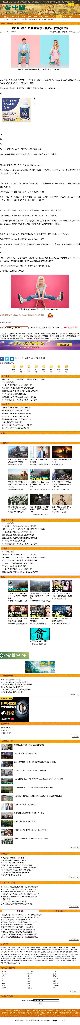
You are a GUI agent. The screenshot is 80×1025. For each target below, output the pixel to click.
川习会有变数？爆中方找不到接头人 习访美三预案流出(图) (20, 917)
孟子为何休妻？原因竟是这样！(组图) (15, 416)
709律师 (51, 956)
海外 (5, 960)
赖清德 (71, 950)
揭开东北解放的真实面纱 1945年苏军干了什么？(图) (31, 838)
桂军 (19, 960)
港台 (29, 17)
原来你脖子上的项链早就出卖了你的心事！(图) (18, 388)
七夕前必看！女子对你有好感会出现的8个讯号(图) (19, 397)
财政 (63, 954)
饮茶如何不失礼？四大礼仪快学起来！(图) (16, 407)
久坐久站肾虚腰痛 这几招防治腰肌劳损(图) (16, 413)
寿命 (12, 963)
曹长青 (30, 988)
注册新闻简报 (7, 996)
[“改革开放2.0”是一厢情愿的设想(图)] (7, 753)
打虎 (64, 952)
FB (10, 954)
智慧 (69, 960)
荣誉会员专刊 (7, 676)
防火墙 (43, 956)
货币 (39, 954)
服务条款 (35, 1010)
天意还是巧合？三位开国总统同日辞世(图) (14, 682)
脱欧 (20, 954)
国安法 (2, 950)
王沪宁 (22, 952)
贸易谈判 (16, 952)
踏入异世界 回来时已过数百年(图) (12, 687)
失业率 (37, 623)
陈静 (29, 978)
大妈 (13, 956)
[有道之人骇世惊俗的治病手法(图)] (7, 821)
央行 (23, 954)
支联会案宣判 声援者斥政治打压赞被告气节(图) (29, 745)
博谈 (35, 17)
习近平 (42, 947)
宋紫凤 (4, 971)
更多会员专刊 (74, 694)
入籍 (71, 958)
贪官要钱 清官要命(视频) (38, 641)
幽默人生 (65, 960)
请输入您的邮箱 (27, 1000)
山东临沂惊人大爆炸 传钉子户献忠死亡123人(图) (17, 904)
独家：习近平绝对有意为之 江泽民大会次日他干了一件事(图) (20, 889)
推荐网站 (5, 1013)
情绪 (45, 464)
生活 (58, 17)
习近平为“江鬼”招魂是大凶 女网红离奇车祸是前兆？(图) (19, 934)
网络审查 (63, 956)
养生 (18, 963)
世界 (47, 17)
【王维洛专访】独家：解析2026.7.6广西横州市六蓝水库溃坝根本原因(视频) (38, 779)
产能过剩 (43, 623)
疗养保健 (7, 19)
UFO (56, 950)
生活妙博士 (16, 19)
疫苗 (9, 950)
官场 (17, 17)
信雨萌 (21, 489)
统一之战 (67, 623)
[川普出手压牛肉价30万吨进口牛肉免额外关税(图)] (7, 830)
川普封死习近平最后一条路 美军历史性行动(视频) (17, 927)
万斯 (9, 952)
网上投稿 (8, 1010)
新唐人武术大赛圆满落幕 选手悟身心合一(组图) (29, 813)
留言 (63, 32)
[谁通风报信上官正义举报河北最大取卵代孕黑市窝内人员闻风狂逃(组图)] (7, 796)
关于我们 (28, 1010)
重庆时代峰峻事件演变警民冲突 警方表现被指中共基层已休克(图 (61, 484)
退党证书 (68, 1013)
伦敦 (58, 464)
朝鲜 (12, 954)
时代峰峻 (63, 489)
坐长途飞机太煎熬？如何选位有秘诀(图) (15, 428)
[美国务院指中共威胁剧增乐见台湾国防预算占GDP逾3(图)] (7, 787)
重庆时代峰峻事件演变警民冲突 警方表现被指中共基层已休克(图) (35, 762)
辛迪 (54, 988)
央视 (44, 958)
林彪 (43, 960)
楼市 (60, 954)
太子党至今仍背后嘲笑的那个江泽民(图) (14, 901)
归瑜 (54, 974)
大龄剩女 (57, 598)
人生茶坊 (24, 19)
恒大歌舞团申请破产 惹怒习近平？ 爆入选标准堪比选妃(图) (20, 894)
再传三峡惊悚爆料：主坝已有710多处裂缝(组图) (16, 932)
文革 (15, 963)
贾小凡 (4, 974)
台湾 (76, 954)
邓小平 (39, 960)
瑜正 (3, 985)
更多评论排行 (74, 939)
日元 (49, 954)
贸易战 (38, 947)
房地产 (56, 954)
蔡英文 (2, 956)
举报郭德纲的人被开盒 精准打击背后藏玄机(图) (16, 924)
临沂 (14, 464)
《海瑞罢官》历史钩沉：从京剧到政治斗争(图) (16, 689)
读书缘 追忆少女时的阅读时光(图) (12, 692)
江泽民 (26, 952)
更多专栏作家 (74, 991)
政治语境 (24, 623)
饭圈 (67, 489)
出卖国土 (54, 947)
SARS (23, 958)
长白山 (9, 958)
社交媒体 (6, 954)
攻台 (62, 623)
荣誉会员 (64, 334)
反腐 (61, 952)
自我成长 (49, 464)
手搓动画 (16, 489)
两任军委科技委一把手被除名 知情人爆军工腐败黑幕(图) (39, 509)
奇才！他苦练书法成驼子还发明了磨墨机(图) (17, 425)
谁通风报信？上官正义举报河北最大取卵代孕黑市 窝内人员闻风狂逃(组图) (38, 796)
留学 (56, 958)
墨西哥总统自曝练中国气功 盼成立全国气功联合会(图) (18, 867)
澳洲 (13, 960)
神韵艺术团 (21, 1013)
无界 (41, 1015)
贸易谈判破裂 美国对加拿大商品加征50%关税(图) (17, 870)
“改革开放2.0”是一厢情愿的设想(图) (25, 753)
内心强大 (35, 464)
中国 (61, 512)
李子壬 (55, 985)
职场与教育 (33, 19)
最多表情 (59, 911)
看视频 (43, 1013)
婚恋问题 (63, 598)
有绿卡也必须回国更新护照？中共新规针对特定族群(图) (19, 896)
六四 (50, 947)
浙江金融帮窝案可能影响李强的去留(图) (14, 860)
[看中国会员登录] (14, 655)
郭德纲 (12, 623)
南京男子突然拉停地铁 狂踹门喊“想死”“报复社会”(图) (18, 929)
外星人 (9, 963)
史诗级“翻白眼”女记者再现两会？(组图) (15, 410)
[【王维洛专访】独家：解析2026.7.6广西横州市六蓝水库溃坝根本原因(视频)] (7, 779)
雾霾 (34, 956)
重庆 (55, 489)
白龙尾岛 (14, 958)
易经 (60, 960)
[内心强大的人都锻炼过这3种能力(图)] (7, 804)
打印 (66, 32)
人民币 (43, 954)
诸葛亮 (57, 960)
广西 (33, 489)
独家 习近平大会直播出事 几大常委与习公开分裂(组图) (18, 922)
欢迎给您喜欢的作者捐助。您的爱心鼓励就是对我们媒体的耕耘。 (22, 315)
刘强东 (10, 956)
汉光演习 (27, 950)
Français (57, 1010)
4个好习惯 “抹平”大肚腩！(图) (12, 422)
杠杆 (29, 954)
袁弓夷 (16, 950)
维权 (47, 956)
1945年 (15, 512)
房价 (16, 956)
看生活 (10, 23)
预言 (2, 963)
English (50, 1010)
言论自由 (34, 958)
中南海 (35, 952)
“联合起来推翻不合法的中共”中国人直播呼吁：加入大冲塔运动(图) (22, 915)
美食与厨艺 (43, 19)
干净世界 (12, 1013)
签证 (65, 958)
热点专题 (5, 724)
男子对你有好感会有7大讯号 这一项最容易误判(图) (19, 400)
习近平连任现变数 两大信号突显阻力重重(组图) (16, 684)
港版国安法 (21, 950)
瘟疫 (55, 464)
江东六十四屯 (70, 956)
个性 (30, 358)
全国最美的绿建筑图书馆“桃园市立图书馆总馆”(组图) (20, 391)
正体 (55, 32)
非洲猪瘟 (23, 956)
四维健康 (5, 988)
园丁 (3, 981)
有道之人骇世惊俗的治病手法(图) (24, 821)
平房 (17, 464)
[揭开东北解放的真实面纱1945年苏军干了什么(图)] (7, 838)
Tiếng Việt (65, 1010)
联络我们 (15, 1010)
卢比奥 (24, 947)
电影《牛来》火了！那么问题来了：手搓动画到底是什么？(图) (23, 379)
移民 (50, 958)
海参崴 (73, 954)
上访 (55, 956)
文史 (53, 17)
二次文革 (18, 623)
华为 (54, 952)
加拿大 (16, 954)
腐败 (57, 952)
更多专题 (75, 736)
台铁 (64, 947)
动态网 (76, 1013)
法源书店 (29, 1013)
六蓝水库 (41, 489)
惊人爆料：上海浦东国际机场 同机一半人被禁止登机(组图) (20, 887)
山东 (11, 464)
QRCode (18, 358)
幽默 (33, 358)
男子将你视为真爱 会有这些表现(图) (14, 394)
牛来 (11, 489)
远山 (29, 976)
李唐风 (55, 978)
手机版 (50, 32)
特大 (70, 32)
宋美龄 (35, 960)
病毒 (28, 947)
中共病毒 (42, 601)
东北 (11, 512)
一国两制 (75, 952)
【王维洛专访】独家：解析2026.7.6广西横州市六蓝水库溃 (39, 484)
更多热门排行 (74, 906)
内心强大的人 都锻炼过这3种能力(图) (26, 804)
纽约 (41, 17)
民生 (2, 960)
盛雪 (29, 981)
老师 (64, 512)
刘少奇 (47, 960)
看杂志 (36, 1013)
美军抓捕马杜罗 (6, 733)
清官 (36, 644)
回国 (68, 958)
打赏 (59, 32)
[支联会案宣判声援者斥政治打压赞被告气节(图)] (7, 745)
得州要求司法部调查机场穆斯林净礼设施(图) (15, 872)
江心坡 (19, 958)
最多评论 (20, 911)
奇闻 (64, 17)
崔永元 (30, 952)
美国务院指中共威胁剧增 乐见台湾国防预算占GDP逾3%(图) (33, 787)
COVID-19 (35, 601)
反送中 (45, 952)
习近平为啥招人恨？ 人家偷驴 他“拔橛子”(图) (15, 920)
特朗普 (20, 947)
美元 (32, 954)
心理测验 (42, 358)
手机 (75, 960)
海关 (59, 958)
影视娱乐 (51, 19)
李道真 (30, 974)
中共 (58, 489)
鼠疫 (61, 464)
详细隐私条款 (40, 4)
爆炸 (21, 464)
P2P (31, 956)
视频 (70, 17)
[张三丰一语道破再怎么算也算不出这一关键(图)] (7, 770)
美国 (23, 17)
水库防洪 (47, 489)
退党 (47, 950)
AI (24, 489)
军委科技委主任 (44, 514)
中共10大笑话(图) (8, 382)
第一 (58, 512)
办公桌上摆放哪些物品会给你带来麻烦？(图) (17, 385)
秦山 (3, 983)
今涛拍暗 (31, 971)
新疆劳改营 (29, 958)
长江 (6, 950)
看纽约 (49, 1013)
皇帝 (53, 960)
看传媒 (55, 1013)
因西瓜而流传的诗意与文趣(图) (11, 680)
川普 (16, 947)
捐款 (21, 1010)
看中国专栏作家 (8, 968)
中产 (69, 954)
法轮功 (59, 956)
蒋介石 (30, 960)
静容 (29, 983)
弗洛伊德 (51, 950)
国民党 (44, 950)
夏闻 (54, 976)
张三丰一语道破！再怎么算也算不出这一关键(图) (30, 770)
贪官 (33, 644)
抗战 (22, 960)
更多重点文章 (74, 847)
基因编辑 (38, 956)
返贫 (33, 623)
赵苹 (54, 981)
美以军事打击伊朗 (7, 727)
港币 (52, 954)
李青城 (55, 983)
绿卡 (74, 958)
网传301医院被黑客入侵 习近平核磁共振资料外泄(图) (18, 891)
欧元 (46, 954)
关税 (2, 952)
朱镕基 (44, 644)
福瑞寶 (61, 1013)
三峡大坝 (68, 947)
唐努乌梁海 (4, 958)
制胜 (55, 623)
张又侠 (46, 947)
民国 (16, 960)
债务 (26, 954)
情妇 (51, 952)
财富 (66, 954)
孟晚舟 (75, 950)
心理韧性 (40, 464)
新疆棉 (73, 947)
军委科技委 (35, 514)
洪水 (12, 950)
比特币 (36, 954)
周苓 (3, 978)
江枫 (29, 985)
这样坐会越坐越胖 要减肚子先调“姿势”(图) (16, 419)
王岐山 (67, 950)
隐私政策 (43, 1010)
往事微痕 (33, 950)
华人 (47, 958)
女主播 (40, 958)
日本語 (73, 1010)
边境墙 (5, 952)
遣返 (62, 958)
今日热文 (5, 443)
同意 (70, 4)
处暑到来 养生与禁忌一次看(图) (11, 875)
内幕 (38, 952)
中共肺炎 (3, 947)
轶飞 (3, 976)
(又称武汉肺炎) (10, 947)
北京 (6, 956)
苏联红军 (21, 512)
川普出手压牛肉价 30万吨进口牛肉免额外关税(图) (30, 830)
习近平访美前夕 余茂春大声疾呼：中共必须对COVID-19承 (40, 596)
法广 (2, 954)
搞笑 (37, 358)
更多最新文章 (74, 877)
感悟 (72, 960)
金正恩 (63, 950)
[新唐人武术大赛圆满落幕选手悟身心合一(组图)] (7, 813)
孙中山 (26, 960)
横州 (36, 489)
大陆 (12, 17)
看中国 (16, 9)
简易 (54, 971)
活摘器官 (59, 947)
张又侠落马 (5, 730)
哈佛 (55, 512)
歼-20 (59, 623)
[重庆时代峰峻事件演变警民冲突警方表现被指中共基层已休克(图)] (7, 762)
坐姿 (74, 80)
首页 (6, 17)
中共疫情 (48, 601)
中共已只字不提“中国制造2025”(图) (12, 858)
